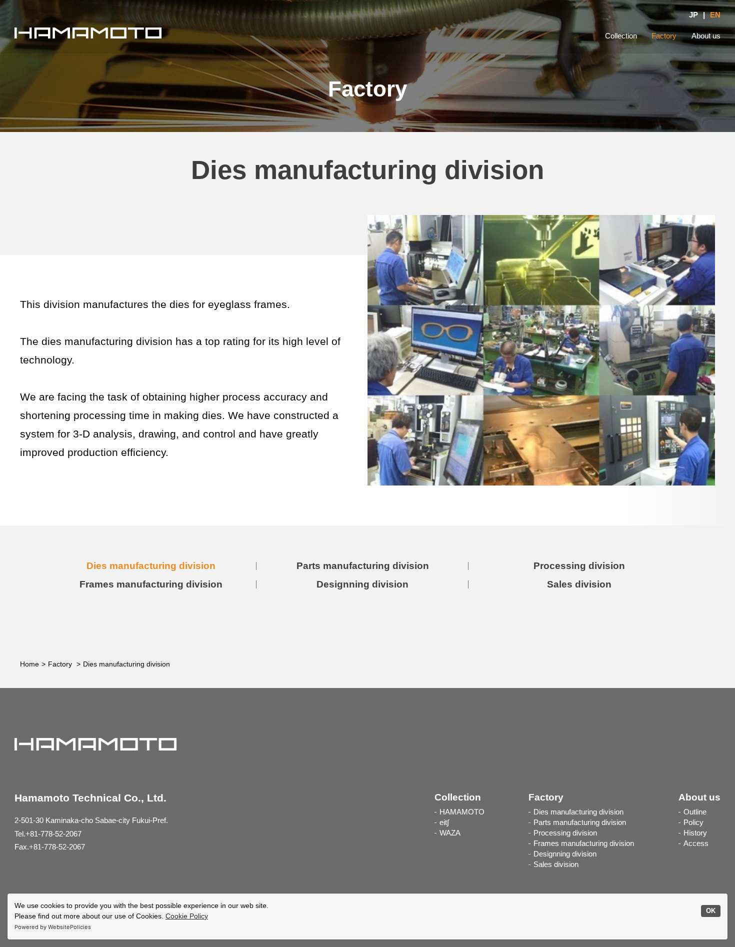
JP (693, 15)
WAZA (450, 833)
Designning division (362, 584)
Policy (694, 822)
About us (706, 36)
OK (711, 911)
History (695, 833)
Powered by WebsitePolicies (52, 927)
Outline (695, 812)
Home (29, 664)
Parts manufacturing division (362, 565)
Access (696, 844)
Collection (621, 36)
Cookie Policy (187, 916)
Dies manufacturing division (151, 565)
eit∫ (444, 822)
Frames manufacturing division (151, 584)
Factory (664, 36)
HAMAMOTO (462, 812)
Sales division (579, 584)
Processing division (579, 565)
